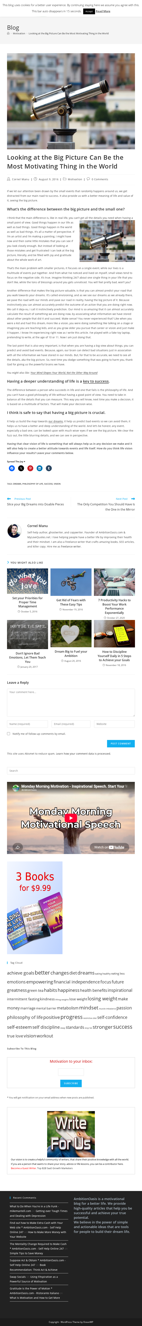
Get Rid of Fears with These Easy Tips (71, 602)
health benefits (93, 990)
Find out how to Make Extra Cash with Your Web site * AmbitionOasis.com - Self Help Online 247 (36, 1227)
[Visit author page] (14, 530)
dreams (17, 483)
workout (45, 1036)
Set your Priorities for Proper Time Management (27, 602)
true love (15, 1036)
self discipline (46, 1027)
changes (59, 972)
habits (50, 990)
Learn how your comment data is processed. (83, 753)
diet (73, 973)
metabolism (68, 1008)
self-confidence (112, 1017)
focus (105, 982)
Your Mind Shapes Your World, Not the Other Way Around (64, 372)
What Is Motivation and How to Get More (35, 1297)
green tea (35, 990)
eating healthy (103, 973)
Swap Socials (18, 1277)
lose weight (78, 999)
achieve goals (20, 973)
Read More (103, 11)
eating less (118, 973)
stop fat (88, 1028)
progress (71, 1017)
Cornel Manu (20, 179)
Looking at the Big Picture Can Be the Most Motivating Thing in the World (69, 33)
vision (57, 483)
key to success (96, 381)
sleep (62, 1028)
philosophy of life (32, 483)
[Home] (8, 33)
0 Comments (100, 179)
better (42, 972)
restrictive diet (90, 1018)
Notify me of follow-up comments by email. (39, 734)
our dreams (55, 421)
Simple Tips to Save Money (26, 1253)
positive (51, 1017)
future (118, 982)
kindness (47, 999)
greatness (17, 990)
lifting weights (62, 999)
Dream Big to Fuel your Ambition (71, 653)
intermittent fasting (23, 999)
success (48, 483)
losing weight (102, 998)
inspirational (120, 990)
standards (75, 1027)
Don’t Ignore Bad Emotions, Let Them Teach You (27, 657)
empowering (39, 981)
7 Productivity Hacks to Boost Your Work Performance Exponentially (114, 606)
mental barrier (46, 1008)
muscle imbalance (107, 1008)
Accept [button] (89, 11)
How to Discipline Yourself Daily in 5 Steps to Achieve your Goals (114, 656)
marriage (28, 1008)
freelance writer (71, 546)
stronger (103, 1026)
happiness (69, 990)
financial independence (77, 982)
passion (124, 1008)
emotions (16, 982)
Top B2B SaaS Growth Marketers (55, 1168)
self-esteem (19, 1027)
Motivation (75, 179)
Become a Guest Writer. (24, 1168)
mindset (88, 1007)
